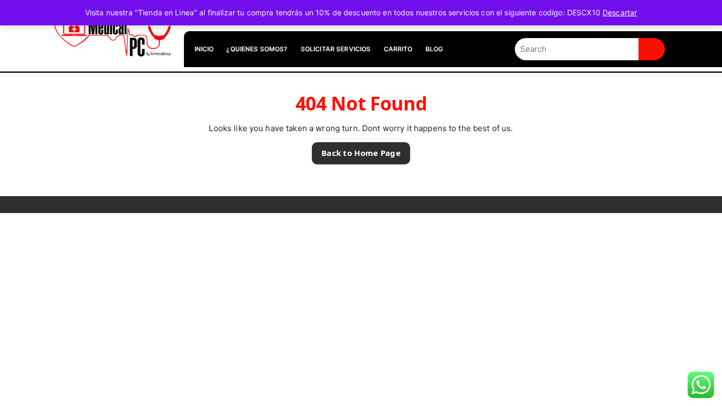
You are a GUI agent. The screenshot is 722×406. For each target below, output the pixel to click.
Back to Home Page (356, 150)
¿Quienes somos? (257, 49)
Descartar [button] (620, 12)
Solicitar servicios (336, 49)
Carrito (398, 49)
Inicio (204, 49)
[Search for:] (576, 49)
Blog (434, 49)
